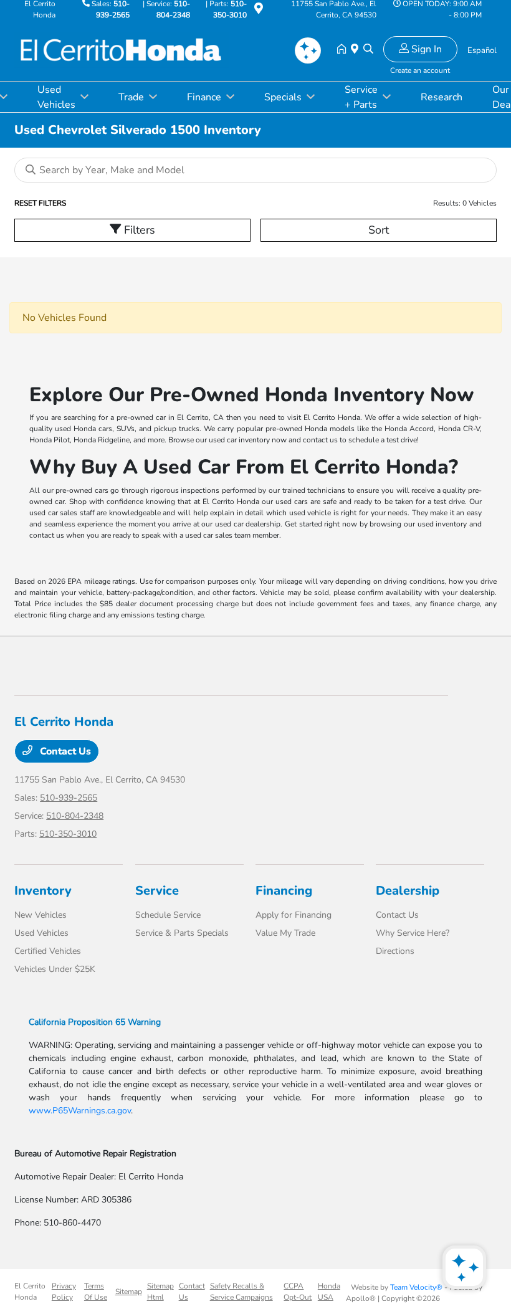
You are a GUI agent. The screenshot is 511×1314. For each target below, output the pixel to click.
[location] (258, 11)
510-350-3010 (68, 834)
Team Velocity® (416, 1287)
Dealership (407, 890)
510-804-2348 (74, 816)
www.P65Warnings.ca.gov (80, 1110)
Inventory (43, 890)
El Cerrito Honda (29, 1291)
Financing (284, 890)
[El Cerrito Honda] (121, 49)
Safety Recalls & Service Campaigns (241, 1291)
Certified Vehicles (47, 951)
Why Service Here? (412, 933)
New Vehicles (40, 915)
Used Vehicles (41, 933)
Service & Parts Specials (182, 933)
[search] (368, 49)
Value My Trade (285, 933)
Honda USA (329, 1291)
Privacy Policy (64, 1291)
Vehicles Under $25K (54, 969)
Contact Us (64, 751)
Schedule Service (168, 915)
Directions (395, 951)
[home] (344, 49)
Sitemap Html (160, 1291)
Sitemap (128, 1292)
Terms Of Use (95, 1291)
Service (157, 890)
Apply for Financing (294, 915)
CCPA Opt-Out (298, 1291)
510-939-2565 (68, 798)
